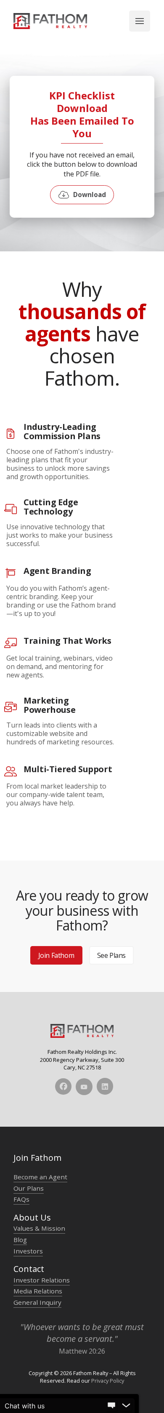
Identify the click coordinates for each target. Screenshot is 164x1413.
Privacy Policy (107, 1380)
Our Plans (28, 1188)
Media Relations (37, 1291)
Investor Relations (41, 1280)
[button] (139, 21)
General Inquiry (37, 1302)
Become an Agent (40, 1177)
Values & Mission (39, 1228)
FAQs (21, 1199)
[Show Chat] (111, 1406)
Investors (28, 1251)
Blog (20, 1239)
